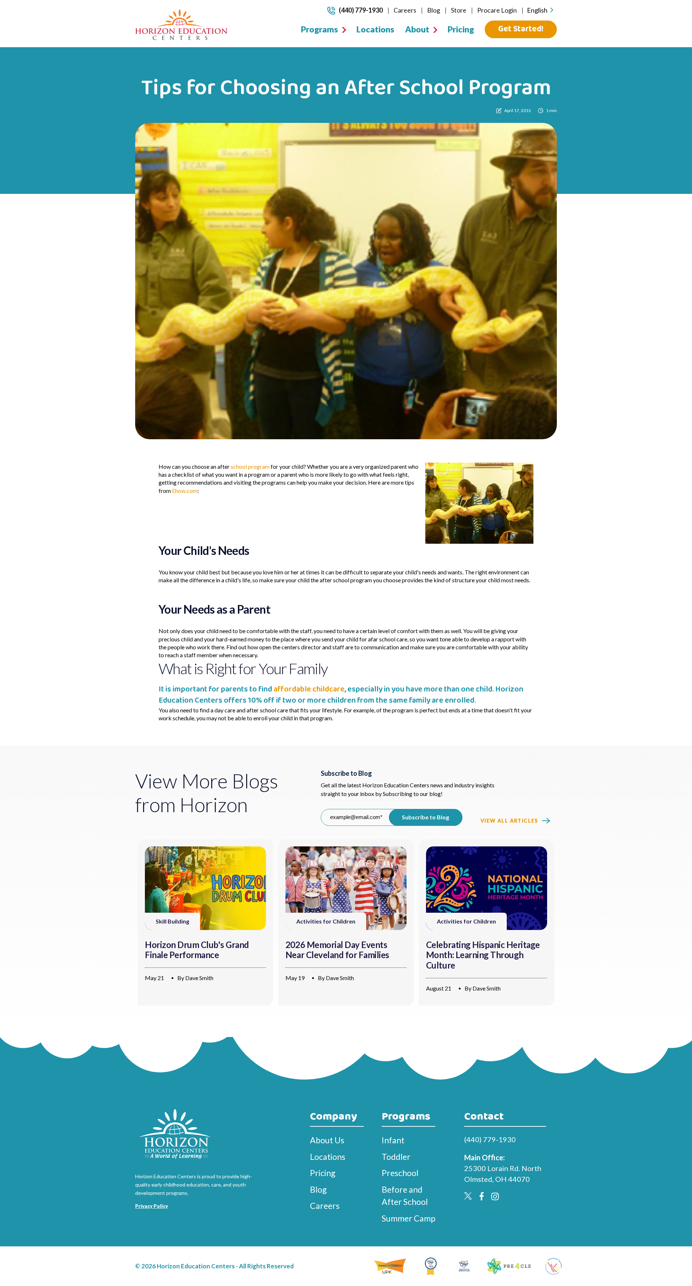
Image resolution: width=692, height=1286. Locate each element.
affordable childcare (309, 689)
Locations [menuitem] (375, 29)
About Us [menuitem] (327, 1140)
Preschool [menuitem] (400, 1173)
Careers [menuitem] (405, 10)
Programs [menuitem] (319, 29)
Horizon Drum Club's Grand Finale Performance (197, 949)
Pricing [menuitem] (461, 29)
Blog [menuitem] (433, 10)
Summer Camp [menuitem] (408, 1218)
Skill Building (172, 921)
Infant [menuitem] (393, 1140)
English (537, 10)
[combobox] (540, 10)
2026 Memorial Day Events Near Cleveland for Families (337, 949)
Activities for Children (325, 921)
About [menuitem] (417, 29)
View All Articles (509, 821)
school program (250, 466)
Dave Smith (199, 977)
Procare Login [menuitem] (497, 10)
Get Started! (521, 29)
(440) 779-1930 (361, 10)
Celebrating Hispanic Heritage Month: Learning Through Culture (483, 955)
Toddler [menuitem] (396, 1157)
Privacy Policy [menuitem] (151, 1206)
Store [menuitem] (458, 10)
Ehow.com (185, 490)
